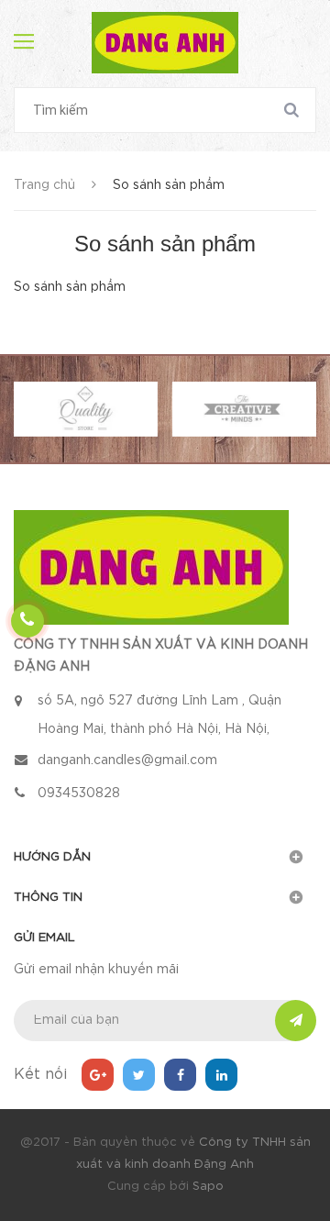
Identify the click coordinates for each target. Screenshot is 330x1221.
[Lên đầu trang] (284, 710)
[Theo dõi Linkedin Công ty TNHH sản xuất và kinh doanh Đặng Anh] (221, 1075)
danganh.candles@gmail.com (127, 760)
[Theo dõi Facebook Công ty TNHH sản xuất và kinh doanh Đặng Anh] (180, 1075)
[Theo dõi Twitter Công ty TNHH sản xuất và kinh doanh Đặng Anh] (139, 1075)
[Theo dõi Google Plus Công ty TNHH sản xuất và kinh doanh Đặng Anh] (98, 1075)
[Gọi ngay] (28, 621)
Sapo (208, 1187)
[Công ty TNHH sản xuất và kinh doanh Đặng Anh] (151, 567)
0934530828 (79, 793)
